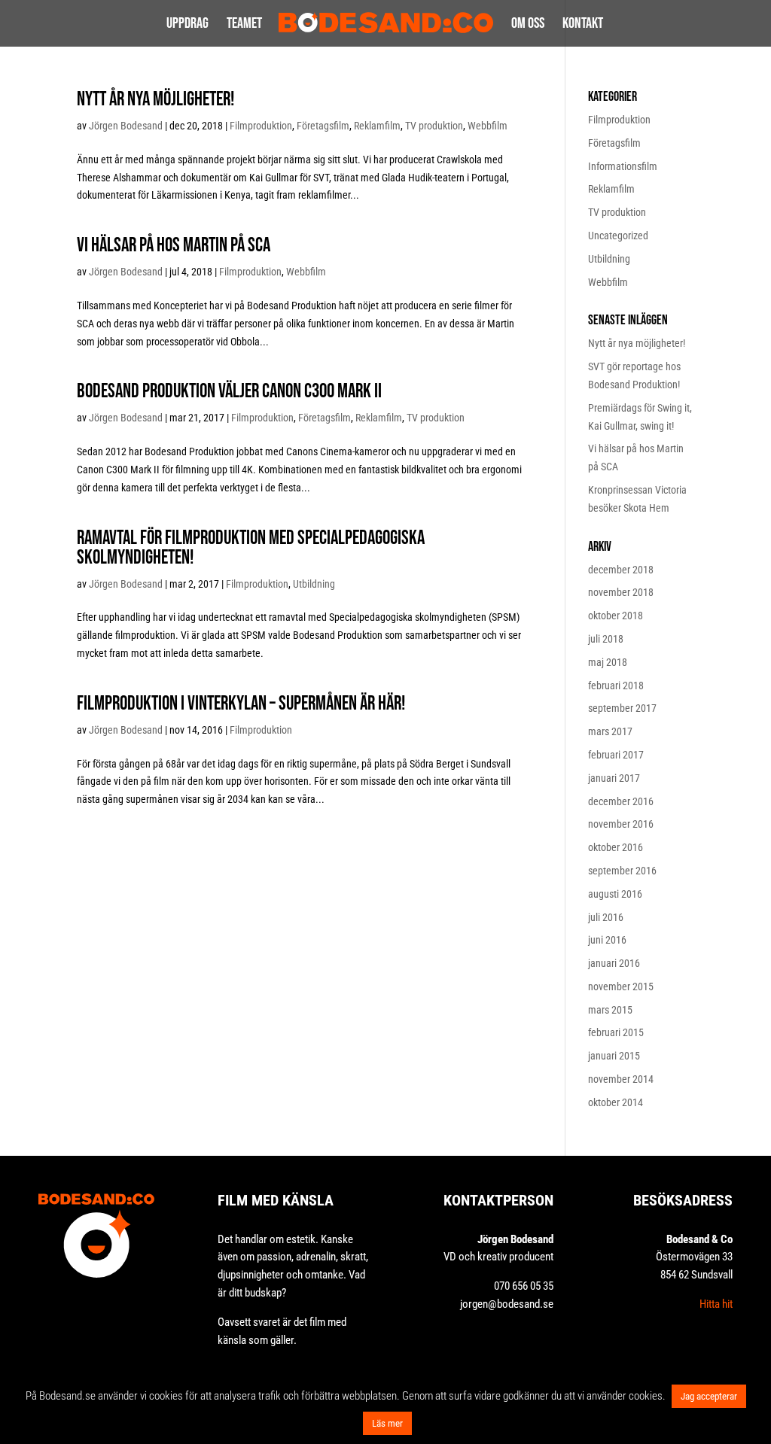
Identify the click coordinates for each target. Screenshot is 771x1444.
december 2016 (621, 801)
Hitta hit (716, 1304)
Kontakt (582, 25)
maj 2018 (607, 662)
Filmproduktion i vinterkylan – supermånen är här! (241, 704)
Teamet (244, 25)
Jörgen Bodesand (126, 126)
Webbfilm (487, 126)
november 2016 (621, 824)
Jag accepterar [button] (709, 1396)
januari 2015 (614, 1056)
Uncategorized (618, 236)
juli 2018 (605, 639)
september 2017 (622, 708)
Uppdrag (187, 25)
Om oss (527, 25)
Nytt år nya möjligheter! (155, 99)
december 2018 (621, 570)
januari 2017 (614, 778)
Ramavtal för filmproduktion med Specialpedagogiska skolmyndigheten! (251, 548)
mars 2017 (610, 731)
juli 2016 (605, 917)
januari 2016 (614, 963)
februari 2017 (616, 755)
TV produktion (434, 126)
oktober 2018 (615, 616)
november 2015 (621, 986)
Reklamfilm (377, 126)
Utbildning (314, 584)
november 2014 (621, 1079)
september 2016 (622, 871)
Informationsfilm (622, 166)
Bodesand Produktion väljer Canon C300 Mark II (229, 391)
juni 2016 (607, 940)
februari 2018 (616, 685)
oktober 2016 (615, 847)
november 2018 (621, 592)
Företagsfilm (323, 126)
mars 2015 (610, 1010)
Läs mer (387, 1423)
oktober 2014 (615, 1102)
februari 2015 (616, 1032)
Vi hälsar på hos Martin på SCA (173, 245)
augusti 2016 (615, 894)
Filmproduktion (261, 126)
